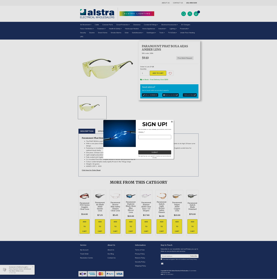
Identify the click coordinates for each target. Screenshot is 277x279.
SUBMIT (155, 152)
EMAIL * (142, 132)
